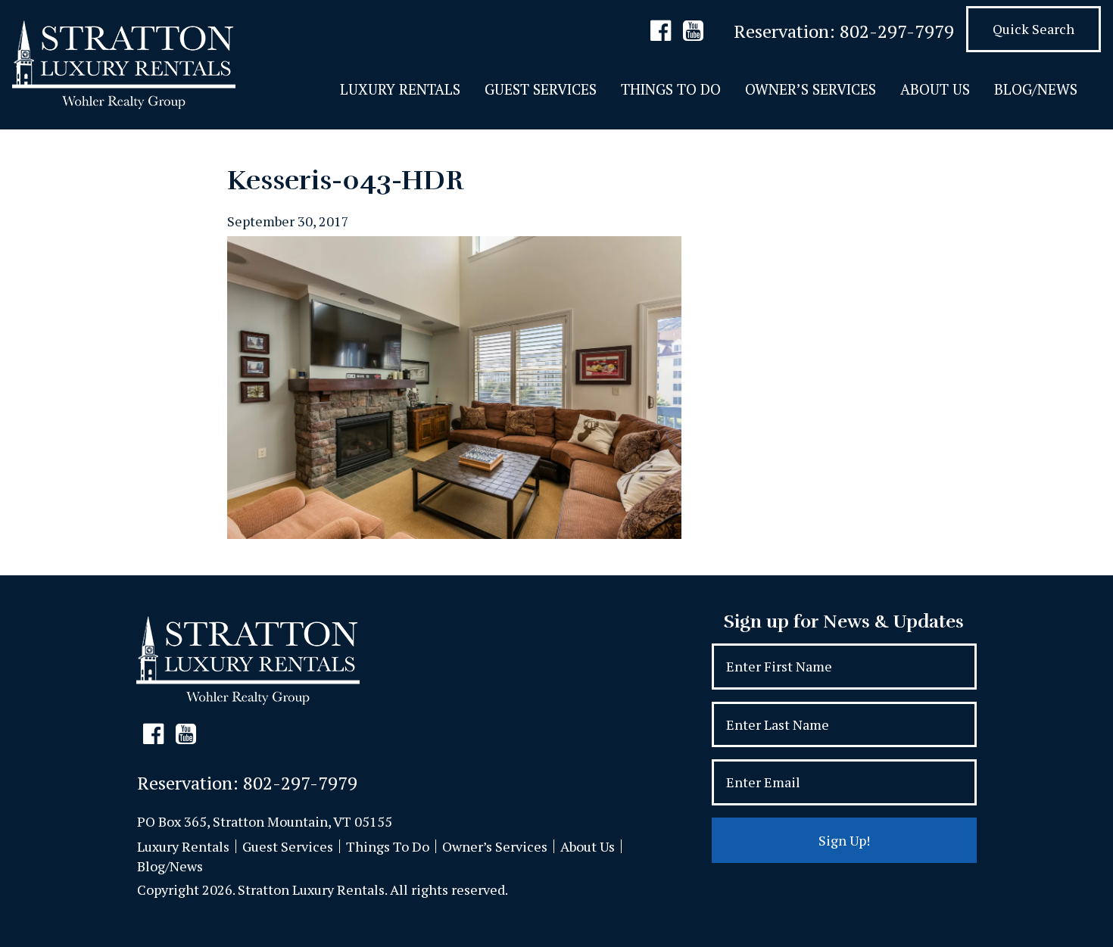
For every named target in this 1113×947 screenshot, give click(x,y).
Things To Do (671, 88)
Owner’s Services (810, 88)
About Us (935, 88)
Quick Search (1033, 29)
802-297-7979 (897, 31)
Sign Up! (844, 840)
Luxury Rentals (400, 88)
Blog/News (1035, 88)
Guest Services (541, 88)
